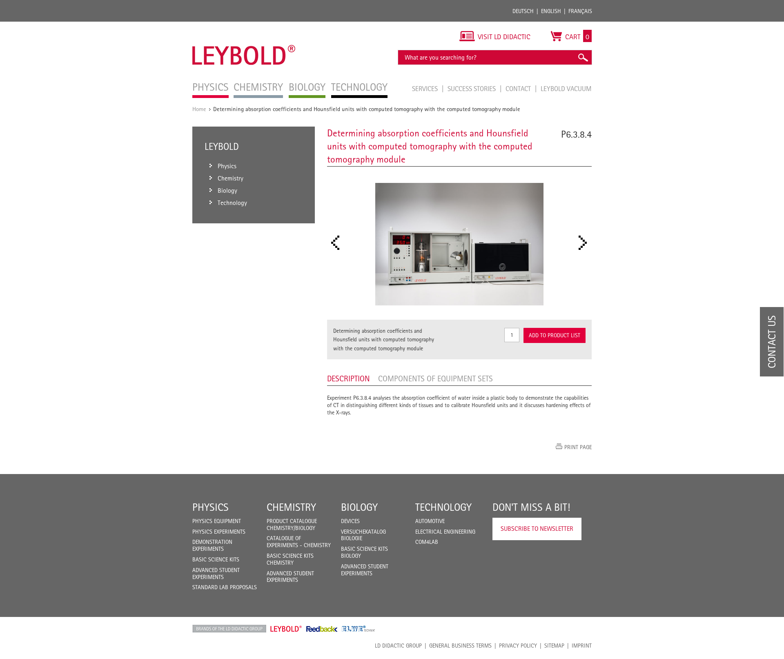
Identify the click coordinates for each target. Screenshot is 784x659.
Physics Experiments (218, 531)
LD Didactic (229, 629)
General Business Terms (460, 645)
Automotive (430, 521)
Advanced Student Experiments (216, 573)
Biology (359, 507)
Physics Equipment (216, 521)
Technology (443, 507)
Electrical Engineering (445, 531)
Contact (519, 89)
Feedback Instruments (322, 629)
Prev (337, 243)
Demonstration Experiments (212, 545)
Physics (210, 507)
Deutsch (523, 11)
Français (580, 11)
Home (199, 108)
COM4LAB (426, 542)
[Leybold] (244, 25)
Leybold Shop (286, 629)
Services (425, 89)
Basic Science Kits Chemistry (290, 559)
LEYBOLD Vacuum (566, 89)
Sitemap (554, 645)
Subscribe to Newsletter (537, 528)
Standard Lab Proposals (224, 587)
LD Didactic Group (398, 645)
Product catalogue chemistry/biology (292, 524)
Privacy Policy (518, 645)
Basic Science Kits (215, 559)
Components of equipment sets (435, 378)
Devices (350, 521)
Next (585, 243)
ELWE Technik (358, 629)
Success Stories (472, 89)
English (551, 11)
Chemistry (291, 507)
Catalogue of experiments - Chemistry (299, 541)
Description (348, 378)
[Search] (582, 57)
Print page (578, 447)
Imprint (582, 645)
